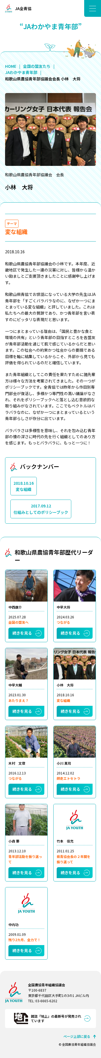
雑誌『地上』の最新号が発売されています (56, 1018)
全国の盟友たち (36, 66)
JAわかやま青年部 (21, 72)
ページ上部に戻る (76, 1036)
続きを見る (22, 633)
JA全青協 (23, 8)
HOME (10, 66)
